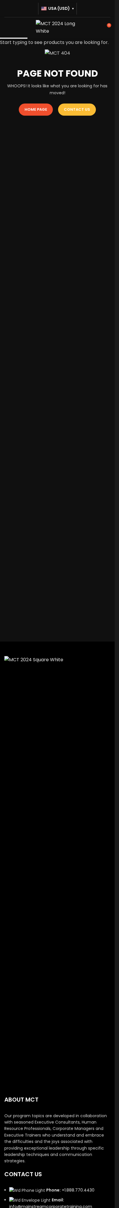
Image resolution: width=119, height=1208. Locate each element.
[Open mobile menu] (6, 27)
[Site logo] (57, 27)
